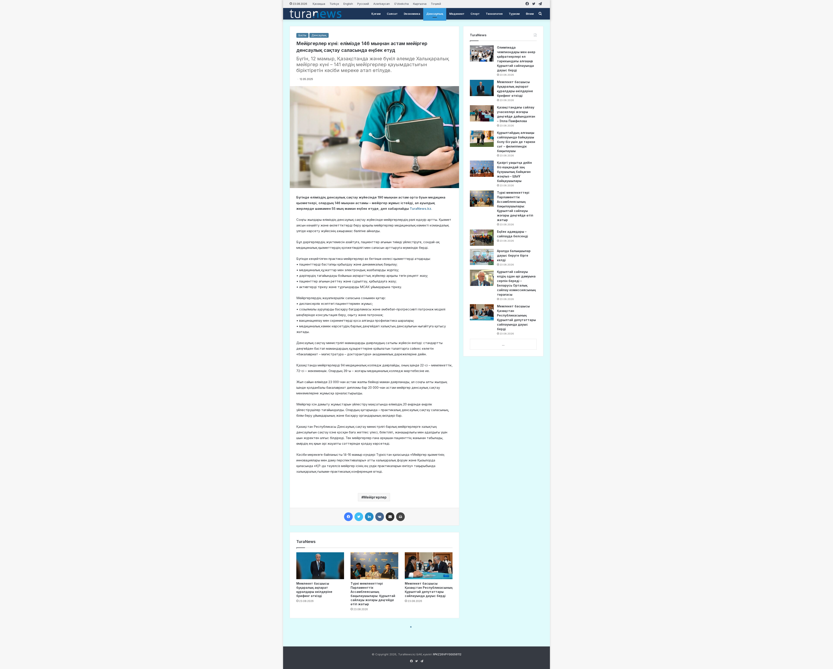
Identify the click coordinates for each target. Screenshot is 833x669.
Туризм (514, 13)
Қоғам (376, 13)
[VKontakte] (379, 516)
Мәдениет (456, 13)
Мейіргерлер (375, 497)
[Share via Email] (390, 516)
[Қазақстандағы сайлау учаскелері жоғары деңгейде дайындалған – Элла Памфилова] (482, 113)
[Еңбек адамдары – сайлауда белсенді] (482, 238)
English (348, 3)
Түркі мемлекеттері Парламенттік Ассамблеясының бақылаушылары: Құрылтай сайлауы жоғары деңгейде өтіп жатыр (515, 206)
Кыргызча (419, 3)
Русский (363, 3)
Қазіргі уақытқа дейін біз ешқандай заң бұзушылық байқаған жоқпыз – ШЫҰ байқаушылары (514, 172)
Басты (302, 35)
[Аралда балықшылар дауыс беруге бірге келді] (482, 257)
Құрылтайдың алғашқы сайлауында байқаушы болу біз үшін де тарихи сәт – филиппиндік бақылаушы (516, 142)
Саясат (392, 13)
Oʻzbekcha (401, 3)
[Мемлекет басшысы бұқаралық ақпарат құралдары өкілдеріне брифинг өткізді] (320, 565)
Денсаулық (434, 13)
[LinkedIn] (369, 516)
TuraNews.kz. (421, 209)
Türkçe (334, 3)
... (503, 344)
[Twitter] (358, 516)
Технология (494, 13)
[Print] (400, 516)
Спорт (475, 13)
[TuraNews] (315, 13)
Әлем (530, 13)
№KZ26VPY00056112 (447, 654)
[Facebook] (348, 516)
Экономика (412, 13)
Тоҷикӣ (436, 3)
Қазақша (319, 3)
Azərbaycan (381, 3)
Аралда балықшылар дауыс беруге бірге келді (514, 255)
